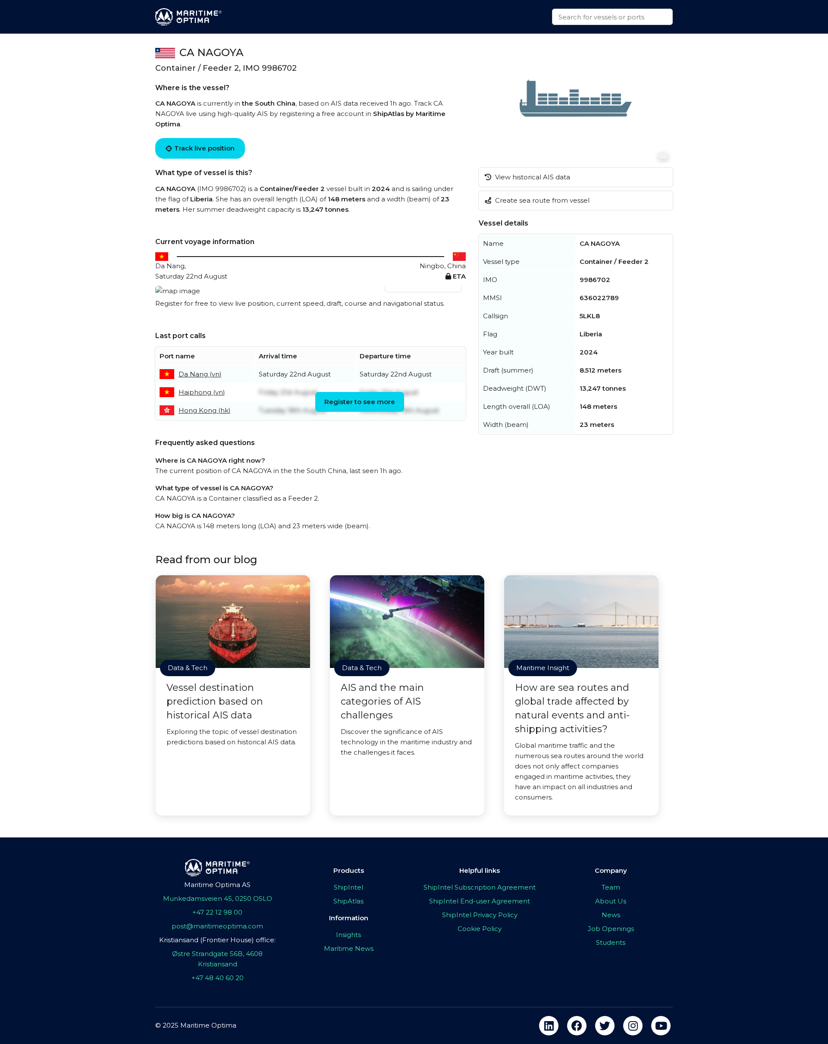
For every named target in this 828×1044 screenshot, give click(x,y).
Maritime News (348, 948)
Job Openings (611, 929)
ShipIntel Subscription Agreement (479, 887)
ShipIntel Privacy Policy (480, 915)
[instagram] (633, 1025)
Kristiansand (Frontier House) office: (217, 940)
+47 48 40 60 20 (217, 978)
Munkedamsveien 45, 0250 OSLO (217, 898)
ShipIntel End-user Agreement (479, 901)
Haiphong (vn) (202, 392)
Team (611, 887)
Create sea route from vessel (541, 200)
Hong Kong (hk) (205, 410)
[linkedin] (548, 1025)
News (611, 915)
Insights (348, 935)
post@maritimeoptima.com (217, 926)
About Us (610, 901)
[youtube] (661, 1025)
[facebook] (576, 1025)
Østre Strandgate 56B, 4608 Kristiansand (217, 959)
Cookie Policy (480, 929)
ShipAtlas (348, 901)
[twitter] (605, 1025)
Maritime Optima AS (217, 885)
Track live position (204, 148)
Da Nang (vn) (200, 374)
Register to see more (359, 402)
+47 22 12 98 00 (217, 912)
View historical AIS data (531, 177)
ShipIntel (348, 887)
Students (610, 942)
